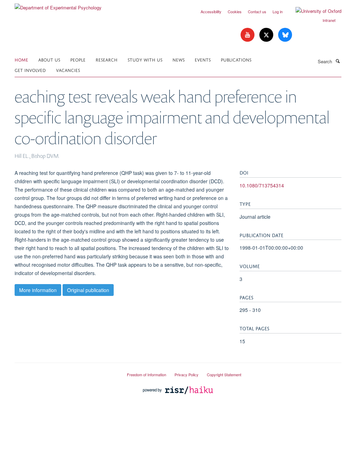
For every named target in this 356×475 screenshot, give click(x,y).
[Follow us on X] (267, 35)
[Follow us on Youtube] (248, 35)
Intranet (329, 20)
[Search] (337, 61)
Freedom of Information (146, 374)
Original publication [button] (88, 290)
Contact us (257, 11)
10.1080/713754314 (262, 185)
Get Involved (30, 69)
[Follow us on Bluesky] (285, 35)
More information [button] (38, 290)
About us (49, 59)
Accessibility (211, 11)
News (178, 59)
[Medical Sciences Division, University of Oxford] (65, 371)
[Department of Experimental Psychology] (58, 5)
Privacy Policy (187, 374)
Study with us (145, 59)
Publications (236, 59)
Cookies (235, 11)
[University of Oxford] (313, 11)
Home (21, 59)
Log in (278, 11)
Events (203, 59)
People (78, 59)
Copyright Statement (224, 374)
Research (107, 59)
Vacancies (68, 69)
